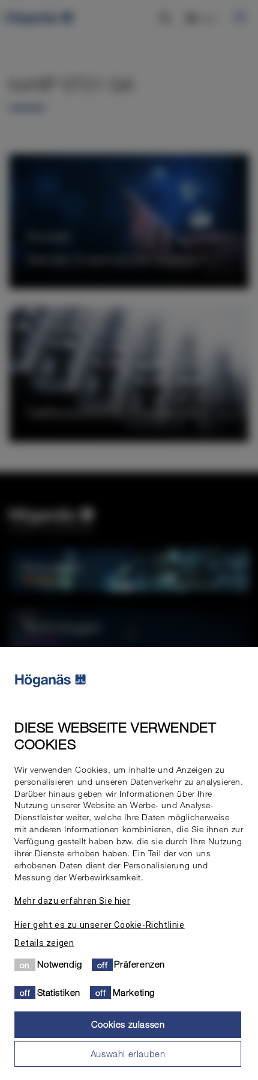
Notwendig (59, 964)
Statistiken (59, 992)
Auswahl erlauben (128, 1053)
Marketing (134, 992)
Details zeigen (44, 943)
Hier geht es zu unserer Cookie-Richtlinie (99, 925)
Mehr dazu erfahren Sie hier (72, 901)
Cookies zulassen (128, 1024)
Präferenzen (139, 964)
